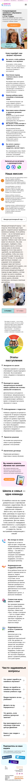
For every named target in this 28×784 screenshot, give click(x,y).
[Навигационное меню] (26, 4)
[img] (19, 167)
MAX (5, 766)
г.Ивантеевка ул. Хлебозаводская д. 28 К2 (19, 770)
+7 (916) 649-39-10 (19, 766)
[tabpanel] (14, 265)
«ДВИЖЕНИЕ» (19, 778)
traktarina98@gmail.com (19, 771)
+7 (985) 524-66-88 (19, 768)
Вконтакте (6, 768)
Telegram (6, 767)
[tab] (8, 311)
